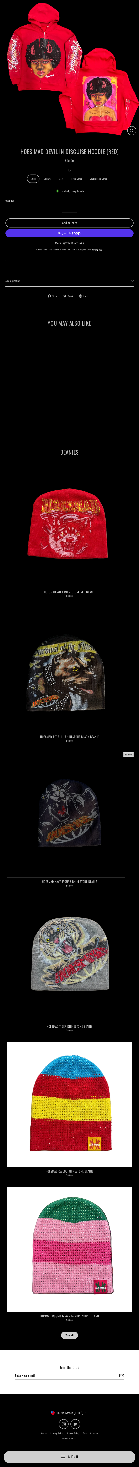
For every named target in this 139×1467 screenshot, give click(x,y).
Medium (47, 178)
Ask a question (12, 281)
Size (70, 170)
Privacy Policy (57, 1433)
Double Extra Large (98, 178)
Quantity (9, 200)
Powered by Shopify (69, 1438)
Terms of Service (90, 1433)
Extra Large (76, 178)
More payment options (69, 243)
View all (69, 1335)
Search (44, 1433)
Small (33, 178)
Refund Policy (73, 1433)
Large (61, 178)
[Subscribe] (121, 1375)
